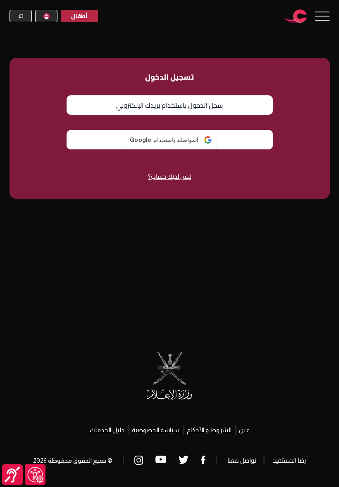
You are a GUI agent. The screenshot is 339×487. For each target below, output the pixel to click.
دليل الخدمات (107, 429)
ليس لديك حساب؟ (169, 176)
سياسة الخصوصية (155, 429)
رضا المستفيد (289, 460)
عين (244, 429)
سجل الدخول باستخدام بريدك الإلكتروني (169, 105)
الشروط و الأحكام (209, 429)
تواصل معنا (241, 460)
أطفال (79, 16)
